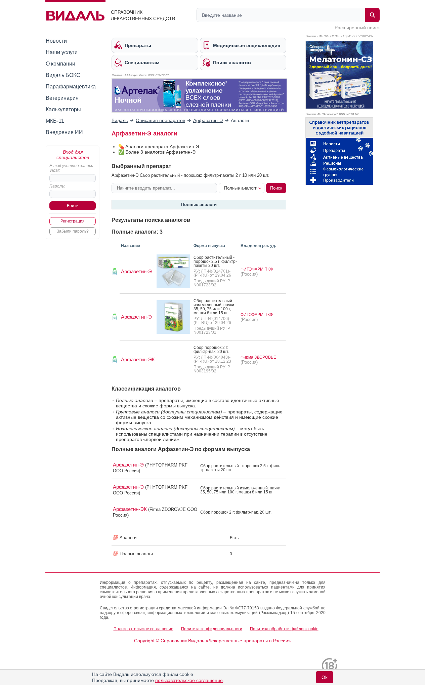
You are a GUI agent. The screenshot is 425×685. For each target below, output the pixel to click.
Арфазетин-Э (136, 271)
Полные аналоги (199, 204)
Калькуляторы (63, 109)
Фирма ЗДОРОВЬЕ (258, 357)
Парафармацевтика (71, 86)
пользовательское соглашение (189, 680)
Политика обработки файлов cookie (284, 629)
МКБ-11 (55, 121)
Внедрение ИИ (64, 132)
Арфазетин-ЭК (138, 359)
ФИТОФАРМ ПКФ (257, 269)
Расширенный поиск (357, 27)
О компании (60, 64)
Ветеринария (62, 98)
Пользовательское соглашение (143, 629)
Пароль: (57, 186)
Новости (56, 41)
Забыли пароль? (73, 231)
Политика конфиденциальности (211, 629)
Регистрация (72, 221)
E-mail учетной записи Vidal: (71, 168)
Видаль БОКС (63, 75)
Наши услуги (62, 52)
